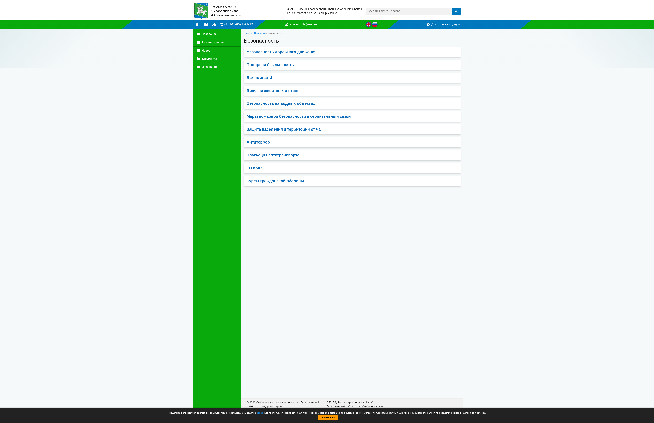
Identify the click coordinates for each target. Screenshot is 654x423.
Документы (209, 58)
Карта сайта (214, 24)
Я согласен (328, 417)
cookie (259, 412)
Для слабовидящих (446, 24)
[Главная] (201, 10)
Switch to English (368, 24)
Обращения (209, 67)
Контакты (205, 24)
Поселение (260, 33)
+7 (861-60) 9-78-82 (238, 24)
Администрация (213, 42)
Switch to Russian (375, 24)
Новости (207, 50)
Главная (197, 24)
